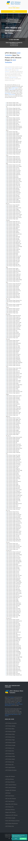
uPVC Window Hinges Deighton (13, 529)
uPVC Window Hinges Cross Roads (14, 170)
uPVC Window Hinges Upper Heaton (14, 104)
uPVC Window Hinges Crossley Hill (14, 611)
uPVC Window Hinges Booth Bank (13, 152)
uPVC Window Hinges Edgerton (13, 144)
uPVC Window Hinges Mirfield (13, 441)
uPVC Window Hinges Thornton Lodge (14, 470)
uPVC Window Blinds (10, 728)
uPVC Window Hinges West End (13, 221)
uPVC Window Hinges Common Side (14, 546)
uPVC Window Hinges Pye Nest (13, 513)
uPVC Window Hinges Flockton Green (14, 373)
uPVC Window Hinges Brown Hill (13, 413)
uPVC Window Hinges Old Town (13, 375)
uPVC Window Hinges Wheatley (13, 112)
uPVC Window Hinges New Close (13, 576)
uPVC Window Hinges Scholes (13, 630)
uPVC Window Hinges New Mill (13, 264)
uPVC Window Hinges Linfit (12, 235)
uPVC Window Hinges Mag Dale (13, 433)
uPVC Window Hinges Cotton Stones (14, 445)
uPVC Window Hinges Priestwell (13, 545)
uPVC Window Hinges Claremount (13, 586)
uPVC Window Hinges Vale (12, 330)
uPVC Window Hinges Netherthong (14, 151)
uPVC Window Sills (9, 764)
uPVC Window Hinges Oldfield (13, 332)
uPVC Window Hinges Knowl (12, 401)
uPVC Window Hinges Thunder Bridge (14, 246)
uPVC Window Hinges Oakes (12, 254)
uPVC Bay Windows (10, 779)
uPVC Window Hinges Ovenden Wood (14, 384)
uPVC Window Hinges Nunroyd (13, 574)
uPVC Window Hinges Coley (12, 543)
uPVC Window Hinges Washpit (13, 629)
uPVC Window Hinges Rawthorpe (13, 158)
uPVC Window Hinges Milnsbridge (13, 639)
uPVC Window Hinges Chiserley (13, 619)
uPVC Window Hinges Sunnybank (13, 608)
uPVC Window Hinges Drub (12, 506)
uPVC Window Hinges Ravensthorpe (14, 138)
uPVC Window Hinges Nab (12, 405)
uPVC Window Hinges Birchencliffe (14, 271)
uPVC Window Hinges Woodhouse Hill (14, 391)
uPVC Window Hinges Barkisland (13, 579)
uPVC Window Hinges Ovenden (13, 536)
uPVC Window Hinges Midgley (13, 209)
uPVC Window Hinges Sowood (13, 572)
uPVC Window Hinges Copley (12, 467)
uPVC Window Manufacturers (12, 823)
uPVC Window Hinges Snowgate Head (14, 495)
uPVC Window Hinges (10, 739)
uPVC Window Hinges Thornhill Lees (14, 325)
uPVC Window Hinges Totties (12, 140)
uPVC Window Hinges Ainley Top (13, 485)
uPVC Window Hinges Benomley (13, 471)
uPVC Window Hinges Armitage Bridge (14, 657)
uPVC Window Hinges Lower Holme (14, 604)
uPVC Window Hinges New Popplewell (14, 362)
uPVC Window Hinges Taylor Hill (13, 538)
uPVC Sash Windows (10, 795)
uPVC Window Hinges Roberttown (14, 578)
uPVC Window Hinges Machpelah (13, 487)
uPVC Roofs (8, 793)
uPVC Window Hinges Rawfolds (13, 336)
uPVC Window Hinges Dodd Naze (13, 625)
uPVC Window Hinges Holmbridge (13, 659)
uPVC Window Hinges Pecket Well (13, 406)
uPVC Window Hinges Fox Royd (13, 556)
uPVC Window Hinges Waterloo (13, 567)
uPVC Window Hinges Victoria (13, 511)
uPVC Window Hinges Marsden (13, 238)
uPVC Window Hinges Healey (12, 383)
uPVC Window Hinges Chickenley (13, 547)
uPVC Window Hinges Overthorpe (13, 431)
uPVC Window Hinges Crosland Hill (14, 216)
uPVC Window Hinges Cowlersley (13, 173)
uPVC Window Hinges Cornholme (13, 520)
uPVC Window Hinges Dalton (12, 123)
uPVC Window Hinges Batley (12, 206)
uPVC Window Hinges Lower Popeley (14, 166)
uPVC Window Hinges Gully (12, 607)
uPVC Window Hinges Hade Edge (13, 499)
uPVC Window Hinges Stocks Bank (14, 192)
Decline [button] (16, 838)
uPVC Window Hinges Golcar (12, 176)
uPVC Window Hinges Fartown (13, 663)
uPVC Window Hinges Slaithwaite (13, 358)
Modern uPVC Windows (10, 812)
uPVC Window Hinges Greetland (13, 477)
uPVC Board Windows (10, 782)
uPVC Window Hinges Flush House (14, 290)
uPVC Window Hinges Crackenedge (14, 652)
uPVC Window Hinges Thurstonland (14, 590)
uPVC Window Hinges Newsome (13, 488)
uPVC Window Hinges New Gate (13, 260)
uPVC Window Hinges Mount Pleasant (14, 127)
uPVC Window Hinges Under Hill (13, 185)
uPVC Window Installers (10, 742)
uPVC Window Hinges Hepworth (13, 524)
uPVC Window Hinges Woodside (13, 289)
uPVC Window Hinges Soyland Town (14, 592)
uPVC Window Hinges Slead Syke (13, 323)
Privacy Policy (7, 837)
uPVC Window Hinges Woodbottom (14, 283)
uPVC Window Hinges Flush (12, 379)
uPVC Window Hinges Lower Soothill (14, 489)
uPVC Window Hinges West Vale (13, 597)
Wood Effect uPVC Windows (11, 804)
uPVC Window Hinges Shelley (12, 600)
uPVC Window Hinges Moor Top (13, 169)
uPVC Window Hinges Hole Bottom (14, 481)
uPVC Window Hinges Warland (13, 195)
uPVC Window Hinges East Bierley (13, 666)
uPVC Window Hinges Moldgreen (13, 491)
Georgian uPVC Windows (11, 790)
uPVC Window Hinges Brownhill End (14, 492)
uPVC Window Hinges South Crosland (14, 214)
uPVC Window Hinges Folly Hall (13, 587)
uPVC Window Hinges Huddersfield (14, 459)
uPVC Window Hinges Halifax (12, 231)
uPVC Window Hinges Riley (12, 131)
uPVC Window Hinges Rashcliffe (13, 386)
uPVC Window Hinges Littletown (13, 328)
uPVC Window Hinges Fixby (12, 311)
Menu (14, 11)
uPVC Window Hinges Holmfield (13, 398)
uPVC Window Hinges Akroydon (13, 449)
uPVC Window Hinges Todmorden (13, 478)
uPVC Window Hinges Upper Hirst (13, 500)
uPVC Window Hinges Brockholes (13, 517)
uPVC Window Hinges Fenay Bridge (14, 137)
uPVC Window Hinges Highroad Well (14, 141)
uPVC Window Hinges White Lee (13, 655)
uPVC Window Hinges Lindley (12, 402)
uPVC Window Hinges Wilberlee (13, 133)
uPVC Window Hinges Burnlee (13, 650)
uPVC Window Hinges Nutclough (13, 293)
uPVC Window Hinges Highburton (13, 634)
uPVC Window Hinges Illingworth (13, 296)
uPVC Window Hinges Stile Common (14, 462)
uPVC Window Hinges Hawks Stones (14, 565)
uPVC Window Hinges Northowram (14, 632)
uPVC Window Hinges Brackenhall (13, 612)
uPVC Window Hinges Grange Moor (14, 408)
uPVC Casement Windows (11, 784)
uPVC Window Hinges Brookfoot (13, 404)
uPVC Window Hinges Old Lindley (13, 455)
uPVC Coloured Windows (11, 787)
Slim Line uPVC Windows (11, 798)
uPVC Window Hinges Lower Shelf (13, 654)
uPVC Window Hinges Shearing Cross (14, 300)
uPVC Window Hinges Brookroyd (13, 119)
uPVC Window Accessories (11, 723)
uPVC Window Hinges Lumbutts (13, 390)
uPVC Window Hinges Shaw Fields (13, 180)
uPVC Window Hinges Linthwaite (13, 210)
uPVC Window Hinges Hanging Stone (14, 637)
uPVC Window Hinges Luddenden (13, 249)
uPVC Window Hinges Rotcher (13, 247)
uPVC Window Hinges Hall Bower (13, 276)
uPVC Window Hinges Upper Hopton (14, 217)
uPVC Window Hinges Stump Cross (14, 496)
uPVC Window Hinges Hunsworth (13, 493)
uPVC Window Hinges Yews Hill (13, 124)
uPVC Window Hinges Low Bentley (14, 516)
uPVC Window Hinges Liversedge (13, 257)
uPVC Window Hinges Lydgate (13, 430)
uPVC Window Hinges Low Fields (13, 346)
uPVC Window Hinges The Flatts (13, 658)
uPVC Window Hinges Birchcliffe (13, 196)
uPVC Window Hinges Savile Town (13, 275)
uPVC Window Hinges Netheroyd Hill (14, 621)
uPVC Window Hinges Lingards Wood (14, 518)
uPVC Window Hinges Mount (12, 665)
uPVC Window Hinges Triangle (13, 224)
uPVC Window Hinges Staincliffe (13, 563)
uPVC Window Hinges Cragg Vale (13, 456)
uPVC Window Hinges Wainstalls (13, 357)
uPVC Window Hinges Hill (12, 442)
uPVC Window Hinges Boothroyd (13, 333)
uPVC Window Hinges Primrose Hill (14, 256)
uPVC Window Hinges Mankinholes (14, 583)
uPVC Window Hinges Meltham (13, 310)
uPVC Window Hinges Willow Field (14, 149)
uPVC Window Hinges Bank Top (13, 294)
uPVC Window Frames (10, 737)
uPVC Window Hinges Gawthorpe (13, 463)
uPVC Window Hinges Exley (12, 480)
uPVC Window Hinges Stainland (13, 340)
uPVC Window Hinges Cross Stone (14, 329)
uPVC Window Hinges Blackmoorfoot (14, 503)
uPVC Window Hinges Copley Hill (13, 278)
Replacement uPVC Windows (12, 815)
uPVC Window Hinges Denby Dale (13, 610)
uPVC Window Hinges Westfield (13, 205)
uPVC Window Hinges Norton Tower (14, 531)
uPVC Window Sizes (10, 826)
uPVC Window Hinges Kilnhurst (13, 594)
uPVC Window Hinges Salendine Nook (14, 448)
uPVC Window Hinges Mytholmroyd (14, 527)
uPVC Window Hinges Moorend (13, 662)
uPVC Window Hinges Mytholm (13, 466)
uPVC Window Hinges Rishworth (13, 145)
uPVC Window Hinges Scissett (13, 643)
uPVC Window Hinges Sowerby (13, 167)
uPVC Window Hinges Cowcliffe (13, 355)
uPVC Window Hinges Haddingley (13, 651)
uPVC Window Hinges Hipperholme (14, 603)
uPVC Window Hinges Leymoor (13, 474)
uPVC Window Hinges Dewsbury (13, 225)
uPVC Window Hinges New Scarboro (14, 109)
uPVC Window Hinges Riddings (13, 424)
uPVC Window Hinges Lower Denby (14, 207)
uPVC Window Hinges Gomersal (13, 308)
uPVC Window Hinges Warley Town (14, 361)
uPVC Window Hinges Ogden (12, 268)
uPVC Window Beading (10, 726)
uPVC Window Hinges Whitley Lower (14, 376)
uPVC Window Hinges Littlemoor (13, 372)
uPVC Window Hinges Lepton (12, 344)
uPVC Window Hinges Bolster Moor (14, 532)
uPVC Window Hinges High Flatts (13, 420)
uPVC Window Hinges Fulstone (13, 644)
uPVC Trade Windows (10, 801)
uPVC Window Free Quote (11, 770)
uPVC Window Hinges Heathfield (13, 553)
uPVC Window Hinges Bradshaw (13, 252)
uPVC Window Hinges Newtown (13, 626)
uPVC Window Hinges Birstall (12, 177)
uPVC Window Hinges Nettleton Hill (14, 243)
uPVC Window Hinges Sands (12, 341)
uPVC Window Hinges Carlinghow (13, 245)
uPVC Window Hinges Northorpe (13, 285)
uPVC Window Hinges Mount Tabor (14, 412)
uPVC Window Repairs (10, 759)
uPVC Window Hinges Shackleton (13, 422)
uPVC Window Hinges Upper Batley (14, 178)
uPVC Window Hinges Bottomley (13, 460)
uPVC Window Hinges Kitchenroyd (14, 521)
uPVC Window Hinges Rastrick (13, 622)
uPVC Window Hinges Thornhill (13, 535)
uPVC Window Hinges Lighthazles (13, 589)
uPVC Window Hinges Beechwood (13, 159)
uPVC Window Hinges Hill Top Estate (14, 593)
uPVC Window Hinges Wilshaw (13, 188)
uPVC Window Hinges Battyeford (13, 498)
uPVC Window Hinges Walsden (13, 351)
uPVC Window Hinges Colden (12, 102)
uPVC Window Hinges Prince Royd (14, 122)
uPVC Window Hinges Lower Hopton (14, 395)
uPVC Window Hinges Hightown (13, 227)
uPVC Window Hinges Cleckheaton (14, 525)
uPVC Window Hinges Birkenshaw (13, 669)
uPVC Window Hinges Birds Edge (13, 623)
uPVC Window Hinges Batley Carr (13, 640)
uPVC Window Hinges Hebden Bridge (14, 279)
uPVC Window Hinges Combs (12, 272)
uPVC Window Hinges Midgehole (13, 469)
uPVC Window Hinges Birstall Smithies (14, 596)
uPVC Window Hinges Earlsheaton (13, 171)
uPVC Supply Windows (10, 767)
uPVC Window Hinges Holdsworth (13, 174)
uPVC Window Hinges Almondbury (14, 223)
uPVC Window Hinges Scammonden (14, 514)
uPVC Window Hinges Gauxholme (13, 558)
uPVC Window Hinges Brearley (13, 286)
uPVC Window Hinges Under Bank (13, 326)
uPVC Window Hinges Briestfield (13, 189)
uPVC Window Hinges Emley (12, 148)
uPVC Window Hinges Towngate (13, 261)
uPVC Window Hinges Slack (12, 369)
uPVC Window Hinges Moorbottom (14, 444)
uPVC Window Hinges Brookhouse (14, 198)
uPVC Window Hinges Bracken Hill (14, 661)
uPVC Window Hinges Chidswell (13, 387)
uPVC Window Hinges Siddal (12, 388)
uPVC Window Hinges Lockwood (13, 673)
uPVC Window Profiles (10, 756)
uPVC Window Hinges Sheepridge (13, 200)
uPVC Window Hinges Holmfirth (13, 111)
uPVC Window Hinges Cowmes (13, 641)
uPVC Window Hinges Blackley (13, 451)
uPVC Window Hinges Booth (12, 253)
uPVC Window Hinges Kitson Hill (13, 668)
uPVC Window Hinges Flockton (13, 571)
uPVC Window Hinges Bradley (13, 473)
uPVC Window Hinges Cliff (12, 633)
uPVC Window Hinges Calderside (13, 427)
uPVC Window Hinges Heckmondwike (14, 437)
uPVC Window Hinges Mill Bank (13, 232)
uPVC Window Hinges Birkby (12, 564)
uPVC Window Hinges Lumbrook (13, 417)
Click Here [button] (19, 836)
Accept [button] (23, 838)
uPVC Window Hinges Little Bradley (14, 647)
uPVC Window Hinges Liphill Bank (13, 359)
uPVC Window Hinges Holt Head (13, 347)
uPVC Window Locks (10, 748)
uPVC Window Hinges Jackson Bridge (14, 554)
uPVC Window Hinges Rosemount (13, 348)
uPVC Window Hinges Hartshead (13, 438)
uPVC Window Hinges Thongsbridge (14, 648)
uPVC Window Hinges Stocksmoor (14, 354)
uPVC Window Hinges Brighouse (13, 191)
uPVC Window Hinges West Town (13, 184)
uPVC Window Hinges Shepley (13, 134)
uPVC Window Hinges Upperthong (14, 507)
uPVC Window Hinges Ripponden (13, 242)
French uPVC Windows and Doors (13, 820)
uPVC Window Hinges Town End (13, 370)
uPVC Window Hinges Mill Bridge (13, 236)
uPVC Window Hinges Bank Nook (13, 108)
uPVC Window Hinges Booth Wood (14, 377)
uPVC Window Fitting (10, 734)
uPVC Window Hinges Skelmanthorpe (14, 126)
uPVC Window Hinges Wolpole (13, 440)
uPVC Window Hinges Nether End (13, 409)
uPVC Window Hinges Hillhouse (13, 270)
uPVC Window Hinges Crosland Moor (14, 582)
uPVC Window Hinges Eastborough (14, 318)
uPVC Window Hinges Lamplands (13, 319)
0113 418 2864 (14, 8)
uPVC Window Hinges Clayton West (14, 368)
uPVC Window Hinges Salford (13, 292)
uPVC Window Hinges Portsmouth (13, 557)
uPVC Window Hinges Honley (13, 250)
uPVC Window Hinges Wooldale (13, 239)
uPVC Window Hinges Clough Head (14, 160)
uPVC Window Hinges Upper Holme (14, 560)
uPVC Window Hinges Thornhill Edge (14, 561)
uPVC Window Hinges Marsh (12, 263)
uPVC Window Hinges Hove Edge (13, 615)
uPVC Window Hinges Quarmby (13, 426)
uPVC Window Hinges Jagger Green (14, 419)
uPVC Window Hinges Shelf (12, 672)
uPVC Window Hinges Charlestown (14, 423)
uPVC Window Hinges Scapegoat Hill (14, 304)
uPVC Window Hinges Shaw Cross (13, 446)
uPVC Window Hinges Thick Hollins (14, 380)
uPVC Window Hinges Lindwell (13, 614)
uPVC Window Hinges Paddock (13, 601)
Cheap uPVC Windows (10, 776)
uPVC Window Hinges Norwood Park (14, 234)
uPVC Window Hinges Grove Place (13, 464)
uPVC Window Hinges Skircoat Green (14, 575)
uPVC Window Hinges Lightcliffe (13, 605)
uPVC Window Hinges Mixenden (13, 350)
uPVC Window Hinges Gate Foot (13, 156)
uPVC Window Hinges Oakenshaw (13, 528)
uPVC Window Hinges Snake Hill (13, 585)
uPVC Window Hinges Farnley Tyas (14, 187)
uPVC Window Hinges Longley (13, 199)
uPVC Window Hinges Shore (12, 636)
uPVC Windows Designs (10, 731)
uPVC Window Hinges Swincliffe (13, 568)
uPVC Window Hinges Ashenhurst (13, 213)
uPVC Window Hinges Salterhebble (14, 343)
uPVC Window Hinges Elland (12, 228)
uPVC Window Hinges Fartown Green (14, 181)
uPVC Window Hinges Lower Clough (14, 322)
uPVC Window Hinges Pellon (12, 502)
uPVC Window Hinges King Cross (13, 113)
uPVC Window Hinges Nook (12, 482)
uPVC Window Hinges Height (12, 484)
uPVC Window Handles (10, 745)
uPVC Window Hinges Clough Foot (14, 274)
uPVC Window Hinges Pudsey (13, 120)
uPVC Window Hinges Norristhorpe (14, 315)
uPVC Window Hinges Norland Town (14, 670)
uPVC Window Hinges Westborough (14, 142)
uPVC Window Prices (10, 753)
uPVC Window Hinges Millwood (13, 321)
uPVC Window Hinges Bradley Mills (14, 539)
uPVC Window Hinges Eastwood (13, 397)
